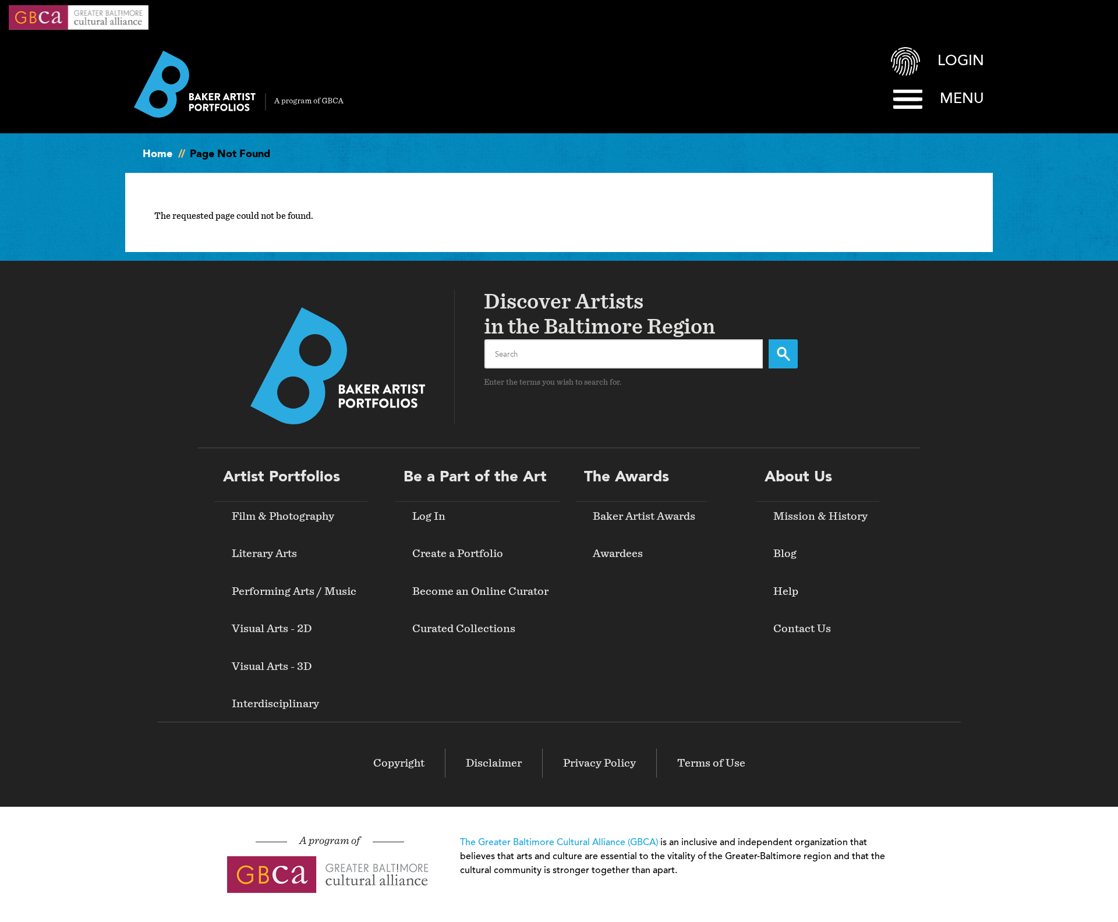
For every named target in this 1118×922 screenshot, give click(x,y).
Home (157, 154)
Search (783, 353)
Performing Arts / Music (294, 591)
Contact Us (802, 628)
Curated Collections (463, 628)
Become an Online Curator (480, 591)
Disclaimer (494, 763)
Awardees (618, 553)
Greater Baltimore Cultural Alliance (78, 17)
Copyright (398, 763)
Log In (428, 516)
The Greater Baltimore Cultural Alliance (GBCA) (559, 842)
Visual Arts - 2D (272, 628)
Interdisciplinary (275, 704)
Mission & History (820, 516)
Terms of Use (711, 763)
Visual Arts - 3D (272, 666)
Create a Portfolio (457, 553)
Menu (962, 99)
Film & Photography (283, 516)
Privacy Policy (599, 763)
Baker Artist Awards (644, 516)
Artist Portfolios (281, 477)
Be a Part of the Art (475, 477)
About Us (798, 477)
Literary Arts (264, 553)
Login (960, 61)
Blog (785, 553)
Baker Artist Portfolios (239, 84)
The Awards (626, 477)
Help (785, 591)
